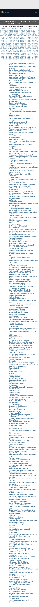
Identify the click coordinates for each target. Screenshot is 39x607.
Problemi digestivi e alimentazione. (21, 494)
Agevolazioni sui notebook (18, 468)
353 (4, 57)
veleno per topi (14, 434)
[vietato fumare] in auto (17, 309)
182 (16, 41)
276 (11, 50)
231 (18, 46)
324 (11, 54)
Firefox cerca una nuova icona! (20, 357)
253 (33, 47)
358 (16, 57)
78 (14, 33)
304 (2, 53)
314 (25, 53)
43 (33, 30)
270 (35, 49)
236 (30, 46)
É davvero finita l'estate (17, 103)
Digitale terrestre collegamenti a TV (21, 269)
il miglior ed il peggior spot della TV (21, 271)
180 (11, 41)
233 (23, 46)
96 (6, 34)
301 (33, 52)
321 (4, 54)
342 (16, 56)
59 (21, 31)
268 (31, 49)
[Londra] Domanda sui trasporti (20, 503)
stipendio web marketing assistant (21, 250)
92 (38, 33)
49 (4, 31)
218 (25, 44)
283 (28, 50)
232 (21, 46)
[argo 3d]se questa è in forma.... (20, 422)
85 (26, 33)
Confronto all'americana (17, 380)
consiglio (12, 148)
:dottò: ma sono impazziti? (18, 122)
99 (11, 34)
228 (11, 46)
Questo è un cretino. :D (17, 352)
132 (11, 37)
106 (28, 34)
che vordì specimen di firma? (19, 307)
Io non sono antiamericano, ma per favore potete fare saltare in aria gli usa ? (23, 363)
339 (9, 56)
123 (29, 36)
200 (21, 43)
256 (1, 49)
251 (28, 47)
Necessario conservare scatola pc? (21, 245)
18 (29, 28)
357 (14, 57)
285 (33, 50)
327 (18, 54)
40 (28, 30)
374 (18, 59)
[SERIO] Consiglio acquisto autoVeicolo (23, 157)
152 (21, 39)
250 (25, 47)
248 (21, 47)
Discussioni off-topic (30, 26)
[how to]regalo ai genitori (18, 311)
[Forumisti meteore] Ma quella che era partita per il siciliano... (22, 79)
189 (33, 41)
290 (6, 52)
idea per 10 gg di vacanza (18, 221)
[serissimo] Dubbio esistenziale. (20, 210)
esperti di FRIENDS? (16, 560)
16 (26, 28)
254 (35, 47)
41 (29, 30)
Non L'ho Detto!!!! (15, 115)
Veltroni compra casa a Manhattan (21, 254)
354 (6, 57)
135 (18, 37)
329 (23, 54)
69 (38, 31)
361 (23, 57)
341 (14, 56)
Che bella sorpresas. (16, 305)
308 (11, 53)
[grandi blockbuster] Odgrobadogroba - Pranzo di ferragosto (23, 237)
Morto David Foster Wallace (18, 241)
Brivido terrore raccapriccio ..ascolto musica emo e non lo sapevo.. (22, 557)
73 (6, 33)
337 (4, 56)
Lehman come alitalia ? (17, 285)
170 (25, 40)
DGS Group (13, 335)
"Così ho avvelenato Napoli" (19, 106)
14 (22, 28)
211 (9, 44)
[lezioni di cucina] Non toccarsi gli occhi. (23, 534)
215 (18, 44)
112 (3, 36)
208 (2, 44)
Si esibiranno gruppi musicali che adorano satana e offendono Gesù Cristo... (21, 193)
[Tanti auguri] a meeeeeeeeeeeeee (21, 233)
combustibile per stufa (17, 539)
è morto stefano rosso (17, 325)
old (10, 370)
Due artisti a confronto (17, 314)
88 (31, 33)
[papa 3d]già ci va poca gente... (20, 397)
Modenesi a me (14, 297)
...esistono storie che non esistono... (22, 304)
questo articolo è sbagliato (18, 596)
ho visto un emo (14, 75)
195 (9, 43)
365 (33, 57)
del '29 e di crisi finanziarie (18, 226)
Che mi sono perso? (16, 215)
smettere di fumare (15, 425)
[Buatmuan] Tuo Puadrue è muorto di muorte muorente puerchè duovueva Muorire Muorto (22, 511)
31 (12, 30)
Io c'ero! (11, 259)
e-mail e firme (13, 427)
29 (9, 30)
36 (21, 30)
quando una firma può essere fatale (21, 72)
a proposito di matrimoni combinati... (22, 470)
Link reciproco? (14, 177)
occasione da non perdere (18, 243)
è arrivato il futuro (15, 588)
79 (16, 33)
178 (6, 41)
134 (16, 37)
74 (7, 33)
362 (25, 57)
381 (35, 59)
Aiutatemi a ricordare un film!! (19, 567)
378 (28, 59)
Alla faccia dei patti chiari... (18, 562)
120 (21, 36)
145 (4, 39)
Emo (10, 446)
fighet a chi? (13, 385)
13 (20, 28)
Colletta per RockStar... (17, 359)
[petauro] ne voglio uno (17, 252)
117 (15, 36)
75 (9, 33)
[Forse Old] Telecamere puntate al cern (22, 127)
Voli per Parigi (14, 408)
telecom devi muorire (16, 207)
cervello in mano (15, 392)
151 (18, 39)
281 (23, 50)
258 (6, 49)
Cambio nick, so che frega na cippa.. (22, 170)
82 (21, 33)
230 (16, 46)
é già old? (12, 515)
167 (18, 40)
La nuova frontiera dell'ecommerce (21, 418)
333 (33, 54)
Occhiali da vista (14, 404)
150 (16, 39)
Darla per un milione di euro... (19, 366)
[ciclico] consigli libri (16, 493)
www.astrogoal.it (14, 390)
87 (29, 33)
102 (18, 34)
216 (21, 44)
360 (21, 57)
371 (11, 59)
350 (35, 56)
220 (30, 44)
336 (2, 56)
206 (35, 43)
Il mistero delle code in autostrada (21, 396)
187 (28, 41)
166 (16, 40)
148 (11, 39)
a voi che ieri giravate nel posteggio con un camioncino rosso (23, 521)
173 (33, 40)
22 (36, 28)
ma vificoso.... (13, 316)
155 (28, 39)
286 (35, 50)
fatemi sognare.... (15, 375)
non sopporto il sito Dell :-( (18, 73)
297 (23, 52)
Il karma (11, 527)
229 (14, 46)
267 (28, 49)
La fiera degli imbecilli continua (20, 208)
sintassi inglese (14, 519)
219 (28, 44)
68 (36, 31)
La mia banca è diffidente (18, 501)
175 (37, 40)
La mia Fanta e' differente (18, 505)
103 (21, 34)
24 (0, 30)
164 (11, 40)
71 (2, 33)
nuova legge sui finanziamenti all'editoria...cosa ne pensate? (19, 583)
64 (29, 31)
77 (12, 33)
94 (3, 34)
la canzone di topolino (17, 139)
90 (34, 33)
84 (24, 33)
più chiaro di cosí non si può (19, 423)
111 (1, 36)
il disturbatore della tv (16, 110)
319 (37, 53)
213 (14, 44)
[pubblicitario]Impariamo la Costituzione (23, 328)
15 (24, 28)
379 (30, 59)
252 (30, 47)
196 (11, 43)
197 (14, 43)
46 (38, 30)
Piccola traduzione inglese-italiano (21, 129)
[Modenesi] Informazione (17, 295)
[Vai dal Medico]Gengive (17, 576)
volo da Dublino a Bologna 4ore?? (21, 257)
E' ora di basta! (14, 598)
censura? (12, 158)
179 (9, 41)
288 (2, 52)
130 (6, 37)
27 (6, 30)
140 (30, 37)
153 (23, 39)
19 (31, 28)
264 (21, 49)
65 (31, 31)
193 (4, 43)
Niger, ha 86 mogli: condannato (20, 453)
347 (28, 56)
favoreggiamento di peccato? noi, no (22, 77)
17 (27, 28)
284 (30, 50)
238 (35, 46)
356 (11, 57)
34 (17, 30)
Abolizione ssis (14, 411)
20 (32, 28)
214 (16, 44)
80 (17, 33)
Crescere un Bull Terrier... (18, 406)
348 (30, 56)
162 (6, 40)
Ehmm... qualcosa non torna (19, 564)
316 (30, 53)
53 (11, 31)
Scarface (12, 108)
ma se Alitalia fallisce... (17, 136)
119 (19, 36)
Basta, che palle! (15, 172)
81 (19, 33)
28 (7, 30)
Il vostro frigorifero (15, 89)
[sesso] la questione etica (18, 318)
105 (26, 34)
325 (14, 54)
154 (25, 39)
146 (6, 39)
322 (6, 54)
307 (9, 53)
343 (18, 56)
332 (30, 54)
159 (37, 39)
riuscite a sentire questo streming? (21, 593)
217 (23, 44)
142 (35, 37)
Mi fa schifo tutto (15, 137)
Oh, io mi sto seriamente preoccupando (23, 319)
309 (14, 53)
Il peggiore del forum (16, 444)
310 (16, 53)
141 (33, 37)
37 (23, 30)
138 (25, 37)
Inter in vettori (14, 531)
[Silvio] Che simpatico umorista (20, 87)
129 (4, 37)
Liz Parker (12, 200)
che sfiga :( (13, 570)
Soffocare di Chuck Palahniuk (19, 292)
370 (9, 59)
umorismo (12, 117)
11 (17, 28)
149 (14, 39)
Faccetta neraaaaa (15, 371)
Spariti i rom (13, 586)
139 (28, 37)
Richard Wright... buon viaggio (19, 280)
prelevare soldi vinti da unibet (19, 460)
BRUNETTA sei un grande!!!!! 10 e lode (23, 448)
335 (37, 54)
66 (33, 31)
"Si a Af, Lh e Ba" (15, 413)
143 (37, 37)
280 (21, 50)
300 (30, 52)
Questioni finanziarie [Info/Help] (20, 290)
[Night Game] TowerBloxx (18, 382)
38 (24, 30)
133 (14, 37)
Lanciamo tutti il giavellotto (18, 399)
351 (37, 56)
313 (23, 53)
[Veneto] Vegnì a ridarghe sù (19, 461)
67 (34, 31)
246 (16, 47)
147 (9, 39)
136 (21, 37)
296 (21, 52)
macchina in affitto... (16, 98)
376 (23, 59)
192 (2, 43)
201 (23, 43)
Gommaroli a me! (15, 472)
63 (28, 31)
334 (35, 54)
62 (26, 31)
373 (16, 59)
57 (17, 31)
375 (21, 59)
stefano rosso (14, 394)
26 (4, 30)
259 (8, 49)
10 (15, 28)
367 (37, 57)
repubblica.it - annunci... (17, 409)
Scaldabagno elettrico (16, 383)
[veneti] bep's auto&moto (18, 543)
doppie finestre (14, 228)
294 (16, 52)
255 (37, 47)
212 (11, 44)
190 (35, 41)
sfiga (10, 264)
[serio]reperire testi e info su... (19, 340)
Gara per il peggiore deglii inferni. (20, 347)
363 (28, 57)
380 (33, 59)
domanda (12, 361)
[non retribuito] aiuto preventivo (20, 529)
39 (26, 30)
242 (6, 47)
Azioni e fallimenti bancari (18, 451)
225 (4, 46)
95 (4, 34)
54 (12, 31)
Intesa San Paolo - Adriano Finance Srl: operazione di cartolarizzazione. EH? (23, 230)
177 (4, 41)
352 (2, 57)
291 (9, 52)
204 (30, 43)
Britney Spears (14, 420)
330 (25, 54)
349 (33, 56)
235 (28, 46)
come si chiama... (15, 224)
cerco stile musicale (16, 248)
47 (0, 31)
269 (33, 49)
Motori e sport (14, 125)
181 (14, 41)
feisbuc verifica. (14, 595)
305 (4, 53)
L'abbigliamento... (15, 376)
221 (33, 44)
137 (23, 37)
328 (21, 54)
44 (34, 30)
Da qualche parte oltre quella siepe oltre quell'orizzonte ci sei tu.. (23, 152)
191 (37, 41)
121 (24, 36)
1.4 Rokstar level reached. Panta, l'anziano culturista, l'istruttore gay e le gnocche (22, 475)
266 (26, 49)
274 (6, 50)
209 (4, 44)
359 (18, 57)
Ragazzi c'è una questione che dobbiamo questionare (20, 282)
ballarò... (12, 373)
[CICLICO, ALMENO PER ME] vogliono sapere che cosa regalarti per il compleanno (22, 92)
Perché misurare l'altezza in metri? (21, 344)
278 (16, 50)
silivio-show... (13, 86)
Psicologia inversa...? (16, 565)
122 (26, 36)
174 (35, 40)
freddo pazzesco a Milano (18, 247)
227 (9, 46)
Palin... (11, 84)
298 (25, 52)
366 (35, 57)
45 (36, 30)
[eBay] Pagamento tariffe (17, 590)
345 (23, 56)
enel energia (13, 532)
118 (17, 36)
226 (6, 46)
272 (2, 50)
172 (30, 40)
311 (18, 53)
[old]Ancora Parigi (15, 428)
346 (25, 56)
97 (8, 34)
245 (14, 47)
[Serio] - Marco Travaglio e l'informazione (23, 82)
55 (14, 31)
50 (6, 31)
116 (12, 36)
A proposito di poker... (16, 378)
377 (25, 59)
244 (11, 47)
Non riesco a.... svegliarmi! (18, 105)
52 (9, 31)
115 (10, 36)
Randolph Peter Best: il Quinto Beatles (22, 449)
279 (18, 50)
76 (11, 33)
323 (9, 54)
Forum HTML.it (9, 21)
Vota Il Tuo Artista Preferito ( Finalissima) (23, 569)
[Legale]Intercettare (16, 337)
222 (35, 44)
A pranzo (12, 338)
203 (28, 43)
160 (2, 40)
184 (21, 41)
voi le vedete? (14, 326)
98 (10, 34)
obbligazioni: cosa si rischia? (19, 234)
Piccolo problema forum (17, 499)
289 (4, 52)
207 (37, 43)
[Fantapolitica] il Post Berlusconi (20, 96)
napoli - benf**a (14, 577)
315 (28, 53)
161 (4, 40)
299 (28, 52)
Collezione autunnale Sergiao (19, 349)
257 (4, 49)
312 (21, 53)
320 (2, 54)
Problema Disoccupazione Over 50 (21, 273)
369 (6, 59)
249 (23, 47)
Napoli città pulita (15, 150)
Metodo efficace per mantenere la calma (23, 541)
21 (34, 28)
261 (14, 49)
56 (16, 31)
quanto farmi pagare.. (16, 240)
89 (33, 33)
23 (38, 28)
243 (9, 47)
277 (14, 50)
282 (25, 50)
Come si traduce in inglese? (19, 579)
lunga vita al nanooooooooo (19, 288)
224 (2, 46)
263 (19, 49)
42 (31, 30)
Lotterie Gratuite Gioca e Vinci (19, 548)
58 (19, 31)
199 (18, 43)
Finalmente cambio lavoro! (18, 312)
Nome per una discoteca (17, 299)
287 (37, 50)
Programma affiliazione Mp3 (19, 274)
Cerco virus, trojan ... (16, 202)
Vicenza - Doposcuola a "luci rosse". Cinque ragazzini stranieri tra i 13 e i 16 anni (22, 331)
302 (35, 52)
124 (31, 36)
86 (28, 33)
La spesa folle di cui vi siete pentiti (21, 581)
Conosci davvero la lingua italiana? (21, 293)
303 (37, 52)
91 (36, 33)
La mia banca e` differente (18, 487)
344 (21, 56)
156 (30, 39)
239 (37, 46)
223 (37, 44)
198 (16, 43)
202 (25, 43)
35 (19, 30)
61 (24, 31)
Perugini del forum (15, 435)
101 (16, 34)
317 (33, 53)
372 (14, 59)
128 (2, 37)
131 (9, 37)
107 (30, 34)
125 (33, 36)
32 (14, 30)
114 (8, 36)
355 (9, 57)
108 (33, 34)
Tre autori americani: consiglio (19, 441)
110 (37, 34)
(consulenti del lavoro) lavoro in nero (22, 267)
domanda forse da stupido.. (18, 266)
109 (35, 34)
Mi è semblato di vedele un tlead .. (21, 486)
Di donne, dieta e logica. (17, 183)
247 (18, 47)
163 (9, 40)
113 (5, 36)
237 (33, 46)
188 (30, 41)
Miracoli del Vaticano (16, 131)
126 (36, 36)
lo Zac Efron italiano (16, 517)
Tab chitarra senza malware (18, 463)
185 (23, 41)
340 (11, 56)
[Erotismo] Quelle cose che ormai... (21, 342)
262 (16, 49)
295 (18, 52)
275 (9, 50)
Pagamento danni (15, 458)
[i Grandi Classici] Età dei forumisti (21, 345)
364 (30, 57)
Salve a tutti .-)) (14, 368)
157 (33, 39)
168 (21, 40)
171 (28, 40)
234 (25, 46)
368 (4, 59)
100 (14, 34)
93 (1, 34)
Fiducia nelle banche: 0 (17, 591)
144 (2, 39)
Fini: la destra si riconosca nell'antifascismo (18, 161)
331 (28, 54)
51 (7, 31)
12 (19, 28)
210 (7, 44)
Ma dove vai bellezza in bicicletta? (21, 155)
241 (4, 47)
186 (25, 41)
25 (2, 30)
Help (10, 255)
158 (35, 39)
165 (14, 40)
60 (23, 31)
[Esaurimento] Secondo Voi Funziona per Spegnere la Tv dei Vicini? (22, 185)
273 (4, 50)
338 (6, 56)
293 (14, 52)
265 (23, 49)
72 (4, 33)
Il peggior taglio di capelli (18, 124)
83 (23, 33)
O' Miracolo (13, 351)
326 (16, 54)
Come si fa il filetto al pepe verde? (21, 286)
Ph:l (10, 222)
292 (11, 52)
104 (23, 34)
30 (11, 30)
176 (2, 41)
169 (23, 40)
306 (7, 53)
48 (2, 31)
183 (18, 41)
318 (35, 53)
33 (16, 30)
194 (6, 43)
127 (38, 36)
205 (33, 43)
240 (2, 47)
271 (38, 49)
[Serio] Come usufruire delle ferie (20, 70)
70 (0, 33)
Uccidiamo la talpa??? (17, 442)
